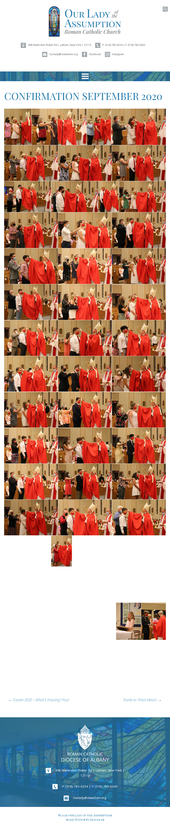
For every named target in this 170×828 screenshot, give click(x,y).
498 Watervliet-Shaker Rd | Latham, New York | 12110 (89, 772)
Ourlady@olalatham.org (89, 798)
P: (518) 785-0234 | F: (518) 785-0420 (90, 786)
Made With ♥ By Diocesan (85, 820)
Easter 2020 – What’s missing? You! (38, 699)
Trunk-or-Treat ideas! (142, 699)
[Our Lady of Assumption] (85, 21)
